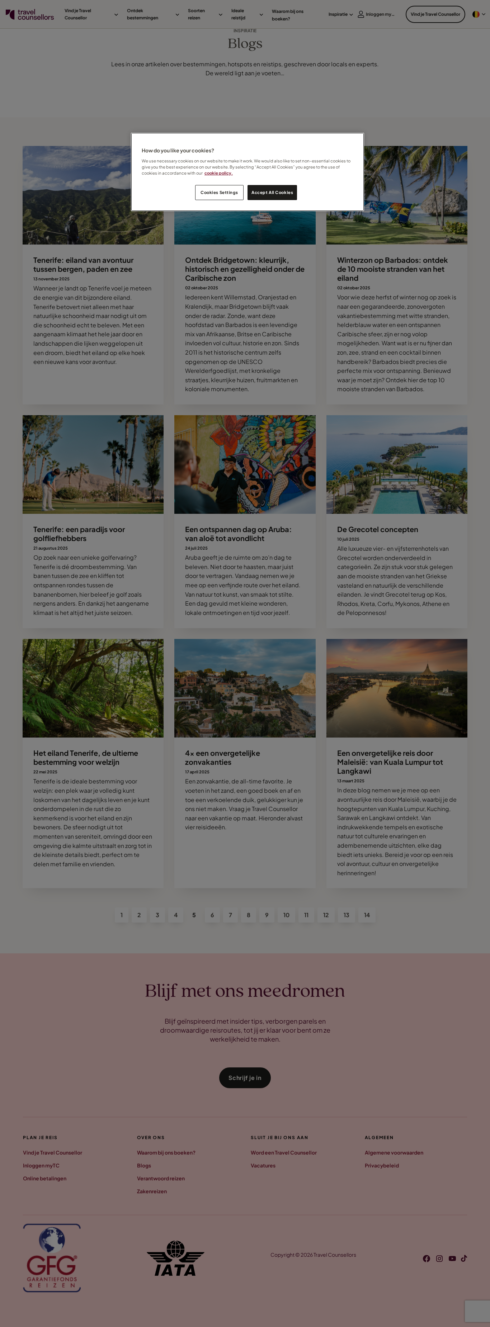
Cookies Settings (219, 192)
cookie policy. (218, 173)
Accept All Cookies (272, 192)
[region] (247, 172)
